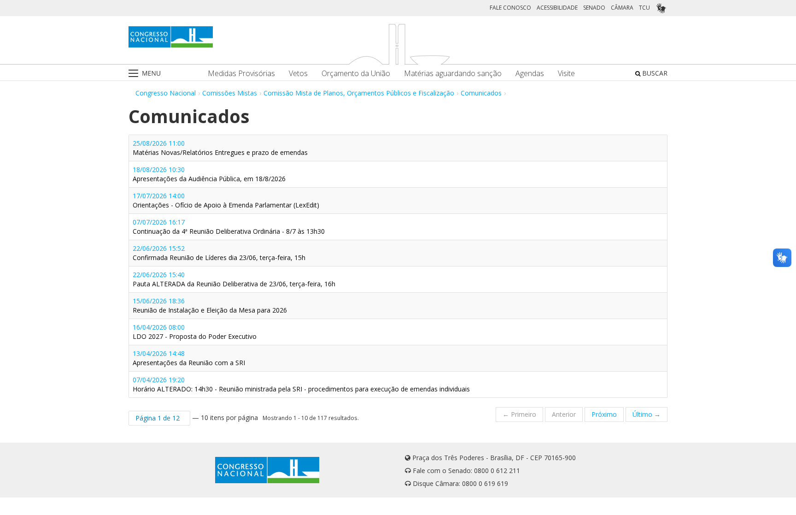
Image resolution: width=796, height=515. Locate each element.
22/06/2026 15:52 (219, 253)
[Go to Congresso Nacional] (171, 36)
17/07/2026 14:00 (226, 200)
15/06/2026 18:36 (210, 305)
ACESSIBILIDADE (557, 8)
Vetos (298, 73)
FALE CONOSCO (510, 8)
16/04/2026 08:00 (195, 332)
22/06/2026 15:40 (234, 279)
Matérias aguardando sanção (453, 73)
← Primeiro (519, 414)
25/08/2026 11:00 (220, 148)
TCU (644, 8)
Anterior (564, 414)
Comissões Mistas (229, 93)
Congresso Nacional (165, 93)
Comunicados (481, 93)
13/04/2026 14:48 (189, 358)
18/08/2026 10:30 (209, 174)
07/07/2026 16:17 (229, 227)
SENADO (594, 8)
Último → (646, 414)
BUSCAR (653, 73)
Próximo (604, 414)
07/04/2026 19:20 (301, 384)
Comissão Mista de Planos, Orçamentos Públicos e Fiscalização (358, 93)
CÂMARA (622, 8)
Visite (566, 73)
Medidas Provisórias (241, 73)
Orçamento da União (356, 73)
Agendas (529, 73)
